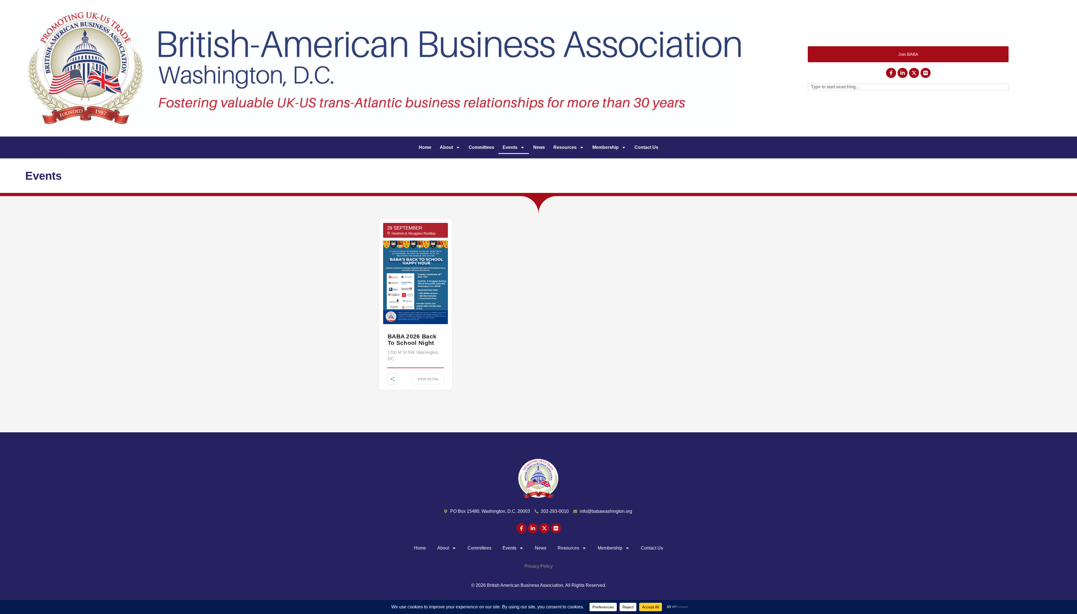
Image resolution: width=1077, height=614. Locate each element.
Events (510, 147)
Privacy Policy (538, 566)
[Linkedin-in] (903, 73)
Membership (605, 147)
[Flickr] (925, 73)
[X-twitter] (914, 73)
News (539, 147)
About (446, 147)
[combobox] (908, 87)
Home (425, 147)
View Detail (428, 379)
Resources (565, 147)
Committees (481, 147)
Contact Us (646, 147)
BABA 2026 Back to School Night (412, 339)
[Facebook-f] (891, 73)
